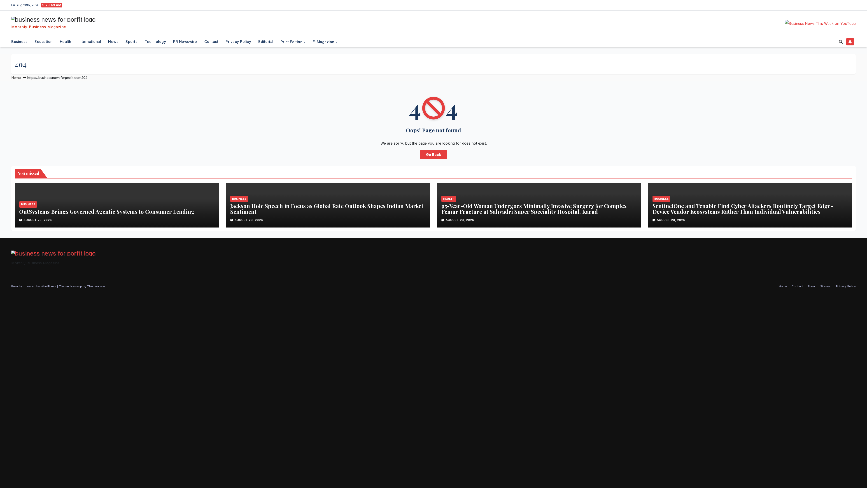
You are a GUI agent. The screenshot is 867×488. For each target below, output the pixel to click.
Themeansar (96, 286)
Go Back (433, 154)
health (65, 41)
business (19, 41)
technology (155, 41)
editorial (265, 41)
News (113, 41)
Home (16, 77)
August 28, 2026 (37, 220)
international (90, 41)
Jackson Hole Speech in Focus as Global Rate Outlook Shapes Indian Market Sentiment (326, 208)
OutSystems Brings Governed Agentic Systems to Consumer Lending (106, 211)
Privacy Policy (238, 41)
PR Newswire (185, 41)
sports (131, 41)
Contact (211, 41)
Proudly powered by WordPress (34, 286)
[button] (841, 42)
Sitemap (826, 286)
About (811, 286)
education (44, 41)
